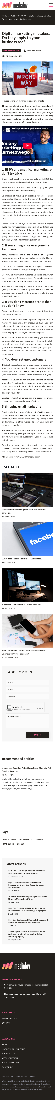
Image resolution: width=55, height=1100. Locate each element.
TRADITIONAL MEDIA (11, 1063)
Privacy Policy (32, 1089)
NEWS (4, 1044)
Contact (6, 1023)
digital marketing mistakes (17, 839)
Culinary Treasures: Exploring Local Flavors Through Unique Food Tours (27, 897)
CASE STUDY (7, 1067)
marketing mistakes (13, 844)
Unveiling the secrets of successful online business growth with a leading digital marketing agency (26, 934)
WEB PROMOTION (11, 50)
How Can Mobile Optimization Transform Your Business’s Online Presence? (26, 872)
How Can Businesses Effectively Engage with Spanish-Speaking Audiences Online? (28, 921)
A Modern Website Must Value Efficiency (21, 604)
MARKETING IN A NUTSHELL (14, 1049)
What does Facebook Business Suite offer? (22, 558)
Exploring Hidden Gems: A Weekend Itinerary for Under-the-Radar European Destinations (26, 884)
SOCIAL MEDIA (8, 1053)
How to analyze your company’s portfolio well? (25, 994)
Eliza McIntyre (34, 50)
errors (39, 839)
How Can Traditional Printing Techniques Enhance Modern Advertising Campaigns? (27, 909)
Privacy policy (9, 1018)
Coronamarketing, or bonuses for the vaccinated (26, 985)
